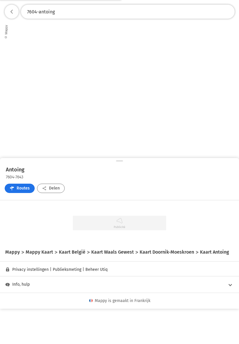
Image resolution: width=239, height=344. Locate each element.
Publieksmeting (67, 269)
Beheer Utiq (96, 269)
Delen (54, 188)
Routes (23, 188)
